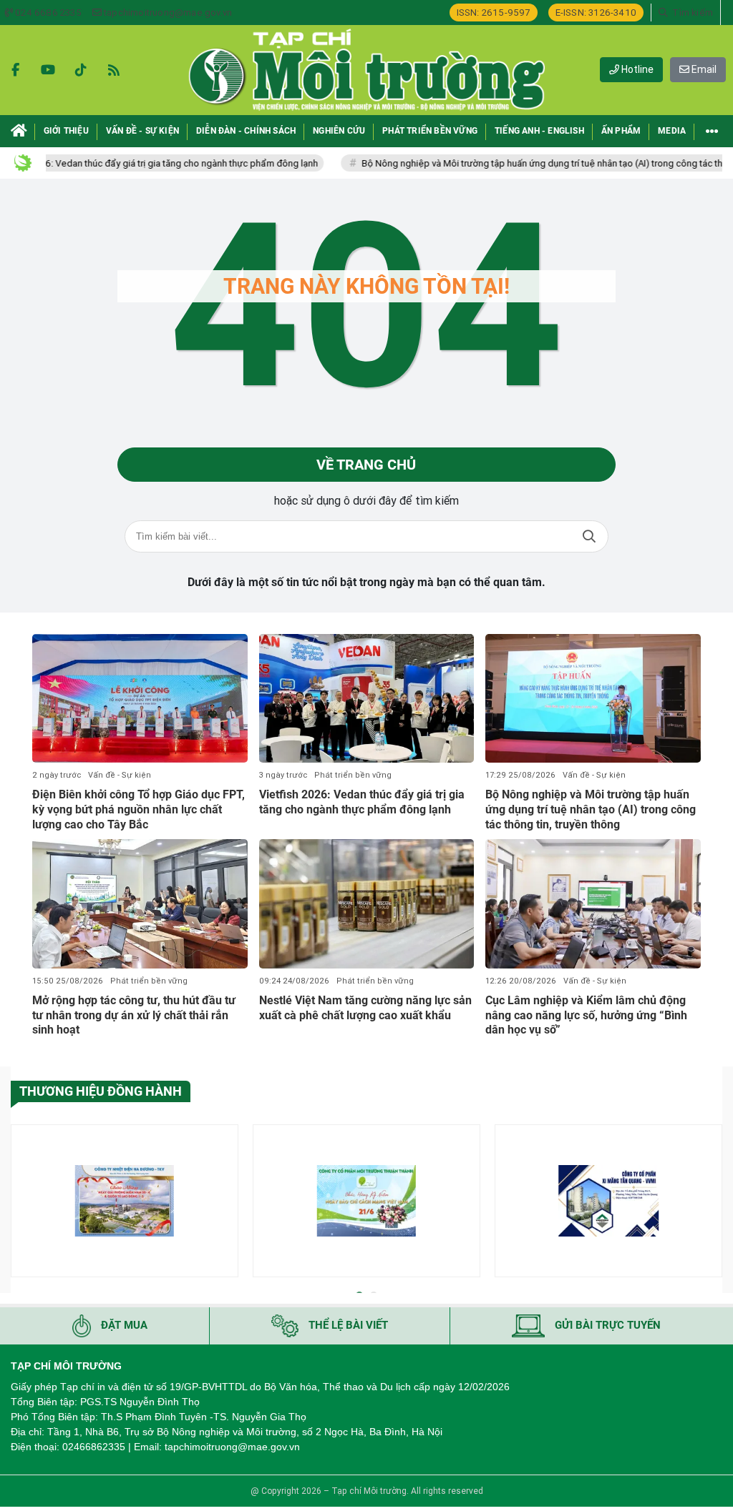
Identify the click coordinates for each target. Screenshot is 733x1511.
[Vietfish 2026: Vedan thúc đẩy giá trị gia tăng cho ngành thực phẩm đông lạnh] (367, 698)
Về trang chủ (366, 464)
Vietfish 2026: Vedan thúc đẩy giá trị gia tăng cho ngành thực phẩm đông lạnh (362, 802)
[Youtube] (48, 70)
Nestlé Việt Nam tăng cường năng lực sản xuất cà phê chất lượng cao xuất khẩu (365, 1008)
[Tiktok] (80, 70)
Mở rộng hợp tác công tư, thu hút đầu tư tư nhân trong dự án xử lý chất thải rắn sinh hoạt (134, 1015)
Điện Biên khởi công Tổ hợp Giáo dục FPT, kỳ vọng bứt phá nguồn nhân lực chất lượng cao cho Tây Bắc (138, 809)
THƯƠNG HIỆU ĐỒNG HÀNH (100, 1091)
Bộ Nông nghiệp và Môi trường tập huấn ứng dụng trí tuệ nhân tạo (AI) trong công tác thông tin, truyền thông (590, 809)
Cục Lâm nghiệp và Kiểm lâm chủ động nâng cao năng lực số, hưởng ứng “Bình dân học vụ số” (586, 1015)
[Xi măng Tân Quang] (608, 1200)
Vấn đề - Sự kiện (119, 775)
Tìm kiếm (589, 536)
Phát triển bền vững (353, 775)
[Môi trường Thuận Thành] (366, 1200)
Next (711, 1203)
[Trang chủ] (19, 131)
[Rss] (113, 70)
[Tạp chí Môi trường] (366, 70)
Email (703, 69)
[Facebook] (15, 70)
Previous (21, 1203)
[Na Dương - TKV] (124, 1200)
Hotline (636, 69)
